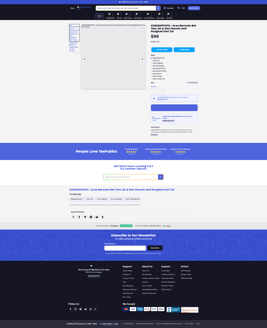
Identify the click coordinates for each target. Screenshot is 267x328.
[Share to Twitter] (73, 217)
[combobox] (126, 8)
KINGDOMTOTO (174, 107)
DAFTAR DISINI (161, 50)
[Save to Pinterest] (90, 217)
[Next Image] (142, 59)
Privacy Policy (129, 253)
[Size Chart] (156, 118)
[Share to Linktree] (85, 217)
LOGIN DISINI (184, 50)
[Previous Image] (85, 59)
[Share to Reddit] (96, 217)
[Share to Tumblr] (102, 217)
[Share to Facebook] (79, 217)
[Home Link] (84, 8)
